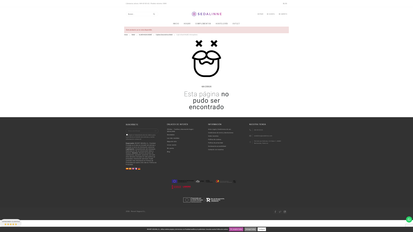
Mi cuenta (170, 148)
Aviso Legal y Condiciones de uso (219, 129)
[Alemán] (139, 169)
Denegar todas (250, 229)
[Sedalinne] (207, 14)
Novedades (171, 135)
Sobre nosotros (213, 136)
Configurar (262, 229)
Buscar (155, 14)
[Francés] (136, 169)
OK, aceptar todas (236, 229)
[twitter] (280, 212)
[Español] (127, 169)
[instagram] (285, 212)
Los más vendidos (173, 138)
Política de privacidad (215, 143)
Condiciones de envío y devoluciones (220, 133)
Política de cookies (214, 139)
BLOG (285, 4)
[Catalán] (130, 169)
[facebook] (275, 212)
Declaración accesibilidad (217, 146)
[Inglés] (133, 169)
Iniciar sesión (171, 145)
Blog (168, 152)
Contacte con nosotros (216, 149)
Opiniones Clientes (11, 221)
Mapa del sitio (172, 141)
